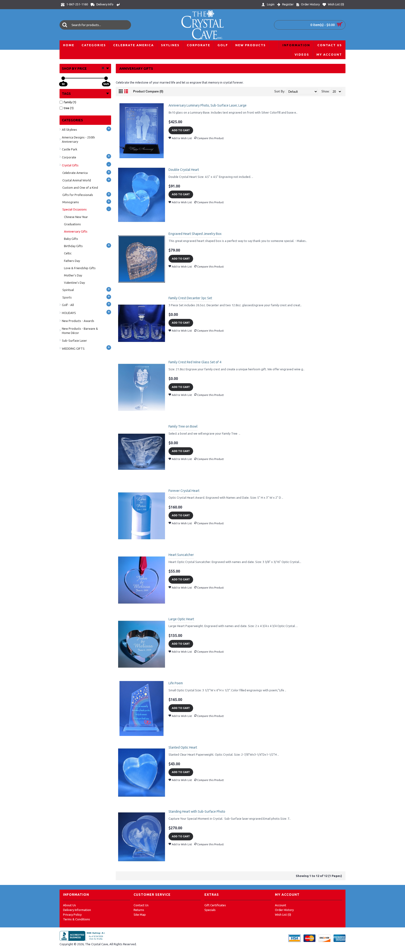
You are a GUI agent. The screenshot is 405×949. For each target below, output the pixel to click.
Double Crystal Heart (184, 170)
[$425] (106, 78)
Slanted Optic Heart (183, 747)
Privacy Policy (72, 914)
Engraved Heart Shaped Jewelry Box (195, 234)
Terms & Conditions (76, 919)
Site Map (140, 914)
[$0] (63, 78)
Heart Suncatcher (181, 555)
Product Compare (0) (148, 91)
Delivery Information (77, 909)
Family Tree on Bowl (183, 426)
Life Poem (176, 683)
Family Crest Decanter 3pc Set (190, 298)
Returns (139, 909)
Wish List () (283, 914)
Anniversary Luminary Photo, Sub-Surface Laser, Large (208, 105)
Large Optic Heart (181, 619)
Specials (210, 909)
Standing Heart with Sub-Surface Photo (197, 811)
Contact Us (141, 905)
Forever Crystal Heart (184, 491)
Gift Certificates (215, 905)
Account (280, 905)
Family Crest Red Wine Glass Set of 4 (195, 362)
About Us (69, 905)
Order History (284, 909)
